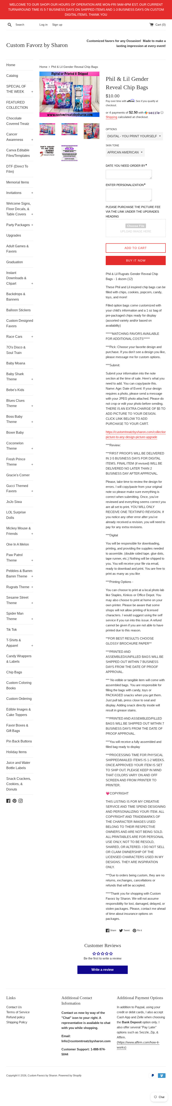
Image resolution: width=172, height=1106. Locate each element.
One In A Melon (17, 544)
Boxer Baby (15, 432)
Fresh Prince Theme (19, 461)
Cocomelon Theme (19, 445)
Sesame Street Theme (19, 600)
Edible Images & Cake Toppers (18, 712)
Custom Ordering (19, 698)
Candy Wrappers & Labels (18, 658)
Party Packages (19, 225)
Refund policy (15, 1017)
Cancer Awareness (19, 136)
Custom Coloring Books (18, 685)
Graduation (14, 262)
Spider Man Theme (19, 616)
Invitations (19, 193)
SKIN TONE (112, 145)
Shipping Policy (16, 1022)
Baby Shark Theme (19, 376)
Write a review (102, 969)
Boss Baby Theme (19, 419)
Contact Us (14, 1007)
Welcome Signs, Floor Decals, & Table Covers (19, 209)
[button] (136, 113)
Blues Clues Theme (19, 403)
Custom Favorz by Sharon (37, 45)
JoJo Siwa (14, 502)
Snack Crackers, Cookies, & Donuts (18, 784)
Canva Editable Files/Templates (18, 152)
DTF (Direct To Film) (17, 169)
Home (10, 65)
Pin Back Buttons (19, 741)
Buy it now (136, 260)
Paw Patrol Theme (19, 557)
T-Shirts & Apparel (19, 642)
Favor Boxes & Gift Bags (17, 728)
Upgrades (13, 235)
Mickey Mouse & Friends (19, 530)
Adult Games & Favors (17, 248)
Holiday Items (16, 752)
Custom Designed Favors (19, 323)
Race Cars (19, 336)
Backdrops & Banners (15, 296)
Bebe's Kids (15, 390)
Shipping (111, 117)
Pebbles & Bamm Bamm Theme (19, 573)
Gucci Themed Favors (19, 488)
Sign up (57, 24)
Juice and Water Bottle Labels (18, 765)
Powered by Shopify (70, 1075)
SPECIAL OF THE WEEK (19, 89)
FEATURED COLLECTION (17, 105)
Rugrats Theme (19, 587)
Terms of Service (18, 1012)
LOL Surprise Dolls (16, 515)
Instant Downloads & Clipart (19, 278)
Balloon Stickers (18, 310)
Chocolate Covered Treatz (17, 121)
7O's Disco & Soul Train (16, 350)
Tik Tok (11, 629)
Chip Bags (14, 672)
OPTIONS (111, 129)
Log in (43, 24)
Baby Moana (15, 363)
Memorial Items (17, 182)
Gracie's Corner (18, 475)
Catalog (12, 75)
